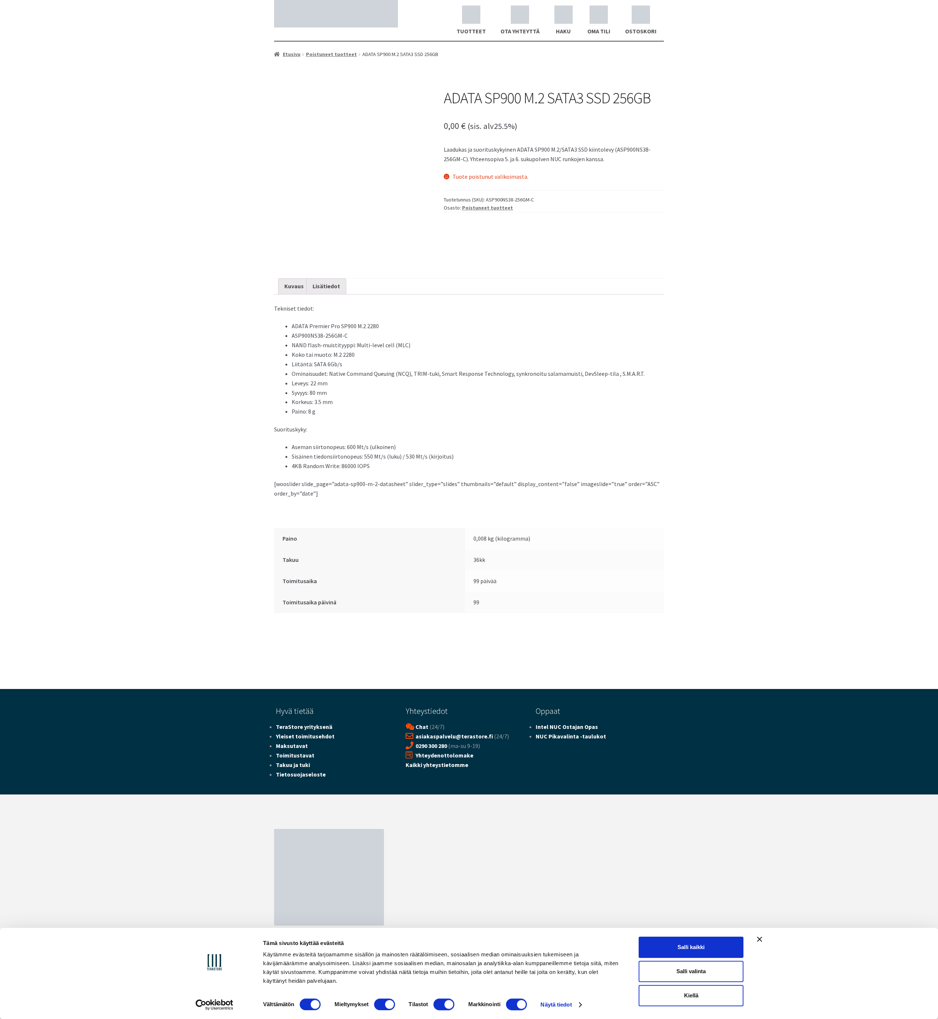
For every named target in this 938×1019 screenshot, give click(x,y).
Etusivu (291, 54)
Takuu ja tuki (293, 764)
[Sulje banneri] (759, 939)
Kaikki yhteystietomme (437, 764)
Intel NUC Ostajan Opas (567, 726)
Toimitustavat (295, 755)
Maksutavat (292, 745)
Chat (422, 726)
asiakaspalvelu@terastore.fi (454, 736)
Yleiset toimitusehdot (305, 736)
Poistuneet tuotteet (331, 54)
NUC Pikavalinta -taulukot (571, 736)
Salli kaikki (691, 947)
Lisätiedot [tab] (326, 286)
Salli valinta (691, 971)
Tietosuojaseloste (301, 774)
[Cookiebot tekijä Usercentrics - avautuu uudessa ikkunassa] (214, 1004)
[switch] (384, 1004)
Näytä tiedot (556, 1004)
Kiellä (691, 995)
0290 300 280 (431, 745)
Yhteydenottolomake (444, 755)
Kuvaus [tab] (294, 286)
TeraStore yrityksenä (304, 726)
